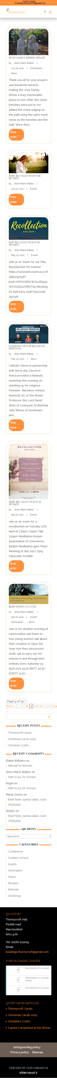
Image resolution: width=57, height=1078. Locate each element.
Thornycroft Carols (20, 732)
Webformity (28, 1073)
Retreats (13, 889)
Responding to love (22, 606)
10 (36, 706)
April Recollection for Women (25, 503)
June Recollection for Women (25, 177)
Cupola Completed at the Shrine (29, 1027)
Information (36, 68)
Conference (15, 851)
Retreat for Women (20, 765)
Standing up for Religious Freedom (27, 347)
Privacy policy (19, 1052)
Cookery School (18, 857)
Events (34, 189)
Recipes (13, 883)
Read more (13, 134)
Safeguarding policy (26, 1047)
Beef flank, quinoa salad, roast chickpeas (27, 802)
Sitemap (37, 1052)
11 (41, 706)
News (14, 73)
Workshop (14, 895)
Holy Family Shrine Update (27, 58)
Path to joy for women (22, 777)
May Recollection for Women (24, 244)
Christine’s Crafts (18, 745)
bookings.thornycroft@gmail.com (27, 951)
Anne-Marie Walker (24, 63)
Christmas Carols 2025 (22, 739)
